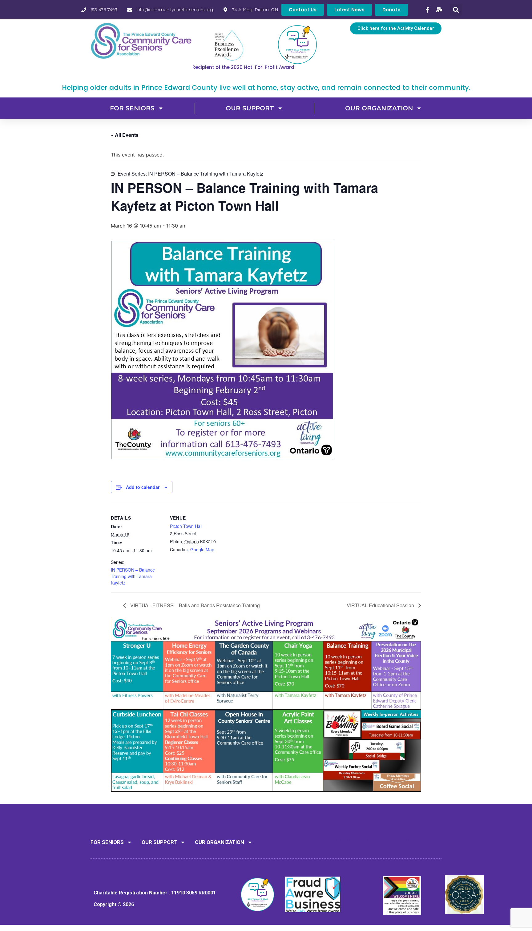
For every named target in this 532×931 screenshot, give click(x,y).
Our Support (250, 108)
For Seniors (132, 108)
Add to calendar (142, 487)
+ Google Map (200, 549)
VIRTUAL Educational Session (381, 605)
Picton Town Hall (186, 526)
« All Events (125, 134)
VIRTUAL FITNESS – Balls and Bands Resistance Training (194, 605)
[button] (456, 10)
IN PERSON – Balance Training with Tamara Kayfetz (133, 576)
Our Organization (379, 108)
